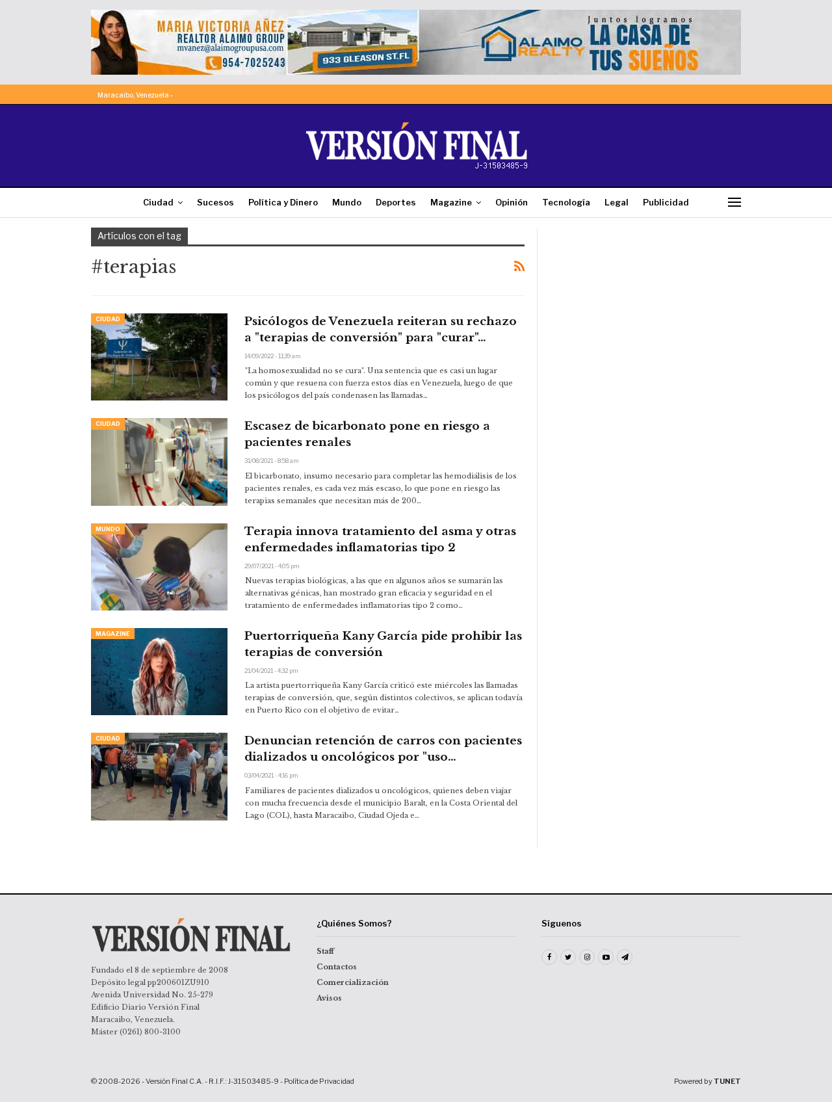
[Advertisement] (648, 309)
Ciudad (158, 202)
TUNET (727, 1081)
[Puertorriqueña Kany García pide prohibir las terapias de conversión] (159, 671)
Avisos (329, 998)
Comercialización (353, 982)
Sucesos (215, 202)
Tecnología (566, 202)
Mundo (346, 202)
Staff (325, 951)
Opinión (511, 202)
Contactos (337, 966)
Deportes (396, 202)
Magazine (451, 202)
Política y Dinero (283, 202)
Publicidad (666, 202)
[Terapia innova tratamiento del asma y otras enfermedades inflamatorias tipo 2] (159, 566)
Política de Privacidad (319, 1081)
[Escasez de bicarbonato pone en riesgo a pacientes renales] (159, 461)
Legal (616, 202)
